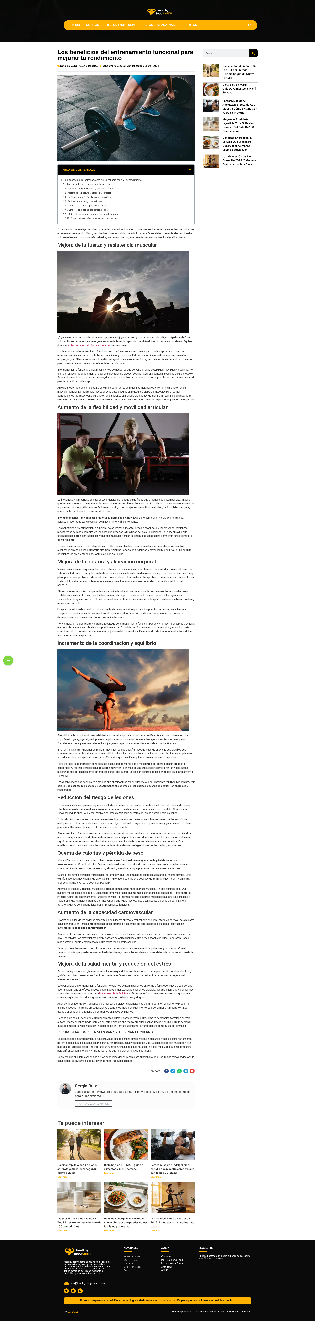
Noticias (92, 25)
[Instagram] (73, 1290)
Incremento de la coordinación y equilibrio (89, 197)
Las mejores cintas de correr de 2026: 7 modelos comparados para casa (172, 1222)
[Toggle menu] (8, 660)
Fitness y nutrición (120, 25)
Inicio (76, 25)
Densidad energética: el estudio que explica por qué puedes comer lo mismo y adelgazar (125, 1222)
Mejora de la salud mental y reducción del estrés (93, 214)
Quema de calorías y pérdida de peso (87, 205)
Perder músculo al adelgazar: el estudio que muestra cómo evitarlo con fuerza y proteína (172, 1168)
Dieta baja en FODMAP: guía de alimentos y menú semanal (239, 88)
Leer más (62, 1176)
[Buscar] (253, 53)
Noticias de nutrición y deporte (79, 65)
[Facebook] (80, 1290)
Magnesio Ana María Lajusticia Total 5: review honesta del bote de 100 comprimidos (79, 1222)
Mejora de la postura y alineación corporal (89, 192)
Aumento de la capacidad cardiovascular (87, 209)
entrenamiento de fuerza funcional (89, 345)
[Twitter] (66, 1290)
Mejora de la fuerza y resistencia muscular (89, 184)
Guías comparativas (160, 25)
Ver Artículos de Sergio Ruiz (93, 1103)
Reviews (191, 25)
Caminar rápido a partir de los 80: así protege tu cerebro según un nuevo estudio (78, 1168)
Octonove (72, 1311)
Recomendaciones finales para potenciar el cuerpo (94, 218)
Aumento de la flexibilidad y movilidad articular (91, 188)
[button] (249, 25)
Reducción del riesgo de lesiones (85, 201)
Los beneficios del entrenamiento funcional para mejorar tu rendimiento (103, 179)
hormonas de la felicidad (114, 993)
